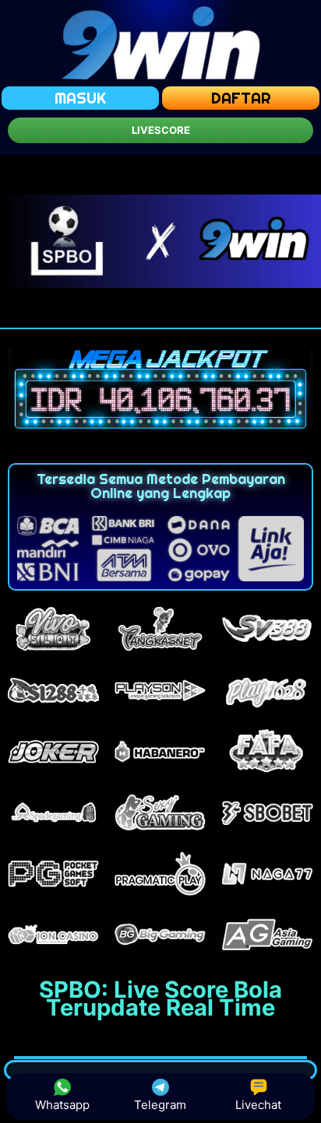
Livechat (258, 1104)
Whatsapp (62, 1104)
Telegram (160, 1104)
